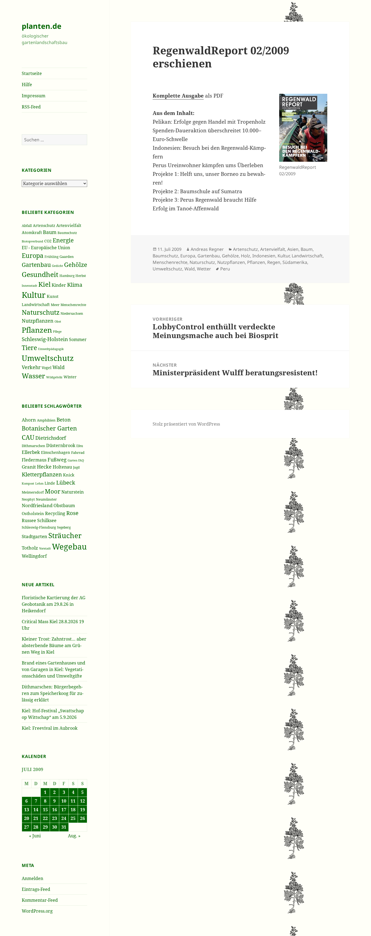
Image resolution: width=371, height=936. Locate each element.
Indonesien (263, 256)
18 (73, 810)
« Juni (35, 836)
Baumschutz (67, 232)
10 (63, 801)
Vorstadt (45, 548)
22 (45, 818)
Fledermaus (34, 460)
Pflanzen (37, 330)
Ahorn (29, 420)
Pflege (57, 331)
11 (73, 801)
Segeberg (64, 527)
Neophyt (28, 499)
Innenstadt (29, 285)
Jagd (76, 467)
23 (54, 818)
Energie (63, 240)
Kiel (44, 284)
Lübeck (65, 482)
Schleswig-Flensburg (39, 527)
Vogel (46, 367)
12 (82, 801)
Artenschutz (44, 225)
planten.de (41, 26)
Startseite (32, 73)
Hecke (44, 466)
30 (54, 827)
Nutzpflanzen (38, 320)
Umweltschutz (48, 358)
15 (45, 810)
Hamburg (66, 275)
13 (26, 810)
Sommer (78, 339)
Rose (72, 513)
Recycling (55, 513)
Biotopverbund (32, 241)
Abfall (27, 225)
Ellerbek (31, 452)
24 (63, 818)
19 (82, 810)
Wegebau (69, 546)
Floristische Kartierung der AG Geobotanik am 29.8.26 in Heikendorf (53, 604)
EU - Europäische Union (46, 248)
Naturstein (72, 492)
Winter (70, 376)
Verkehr (31, 367)
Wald (58, 367)
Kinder (59, 285)
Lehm (39, 483)
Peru (225, 269)
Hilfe (27, 85)
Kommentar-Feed (40, 900)
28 (35, 827)
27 (26, 827)
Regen (273, 262)
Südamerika (294, 262)
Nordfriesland (37, 505)
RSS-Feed (31, 107)
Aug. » (74, 836)
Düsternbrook (60, 445)
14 (35, 810)
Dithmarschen (33, 445)
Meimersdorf (33, 492)
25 (73, 818)
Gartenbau (36, 265)
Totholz (30, 548)
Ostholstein (33, 513)
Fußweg (57, 459)
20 (26, 818)
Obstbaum (64, 505)
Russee (29, 520)
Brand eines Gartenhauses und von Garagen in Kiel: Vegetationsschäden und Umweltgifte (53, 669)
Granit (29, 467)
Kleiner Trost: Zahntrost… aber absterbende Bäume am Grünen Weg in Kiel (54, 645)
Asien (292, 249)
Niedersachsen (72, 313)
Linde (50, 483)
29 (45, 827)
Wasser (33, 375)
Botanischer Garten (49, 428)
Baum (49, 232)
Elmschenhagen (55, 452)
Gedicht (57, 266)
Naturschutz (40, 312)
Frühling (51, 256)
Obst (58, 321)
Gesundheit (40, 274)
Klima (74, 284)
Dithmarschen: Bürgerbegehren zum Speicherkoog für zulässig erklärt (52, 693)
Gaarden (66, 256)
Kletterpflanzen (42, 474)
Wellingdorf (34, 556)
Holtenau (62, 467)
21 (35, 818)
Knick (68, 475)
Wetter (204, 269)
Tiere (29, 348)
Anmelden (32, 878)
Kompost (28, 483)
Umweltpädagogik (51, 349)
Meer (55, 304)
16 (54, 810)
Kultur (34, 294)
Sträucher (64, 535)
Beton (63, 419)
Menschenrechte (73, 304)
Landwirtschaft (36, 304)
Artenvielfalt (68, 225)
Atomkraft (32, 232)
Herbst (81, 275)
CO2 (48, 241)
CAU (28, 437)
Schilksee (46, 520)
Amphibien (46, 420)
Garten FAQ (76, 460)
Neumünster (46, 499)
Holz (245, 256)
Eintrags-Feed (36, 889)
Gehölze (75, 265)
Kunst (52, 296)
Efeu (79, 446)
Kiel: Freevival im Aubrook (49, 728)
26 (82, 818)
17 (63, 810)
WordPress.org (37, 911)
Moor (52, 491)
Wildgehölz (54, 377)
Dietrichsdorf (50, 438)
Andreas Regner (207, 249)
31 (63, 827)
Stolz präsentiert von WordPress (186, 424)
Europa (32, 255)
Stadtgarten (34, 536)
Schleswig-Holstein (45, 339)
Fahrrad (77, 452)
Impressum (33, 96)
